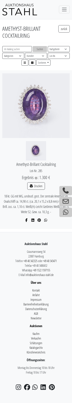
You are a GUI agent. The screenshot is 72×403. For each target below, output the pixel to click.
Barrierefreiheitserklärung (36, 304)
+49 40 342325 (30, 261)
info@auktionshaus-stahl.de (40, 275)
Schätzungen (36, 343)
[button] (25, 63)
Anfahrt (36, 295)
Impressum (36, 300)
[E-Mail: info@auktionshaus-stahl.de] (65, 201)
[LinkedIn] (33, 220)
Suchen (40, 49)
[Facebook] (26, 220)
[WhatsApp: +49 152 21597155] (65, 212)
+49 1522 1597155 (41, 270)
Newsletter (36, 318)
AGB (36, 313)
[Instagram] (19, 388)
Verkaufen (36, 338)
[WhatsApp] (46, 220)
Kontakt (36, 290)
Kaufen (36, 334)
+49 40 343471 (50, 261)
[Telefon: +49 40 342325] (65, 190)
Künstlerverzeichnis (36, 352)
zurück (64, 29)
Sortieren (42, 62)
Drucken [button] (38, 186)
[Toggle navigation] (64, 9)
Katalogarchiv (36, 348)
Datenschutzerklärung (36, 309)
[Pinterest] (39, 220)
